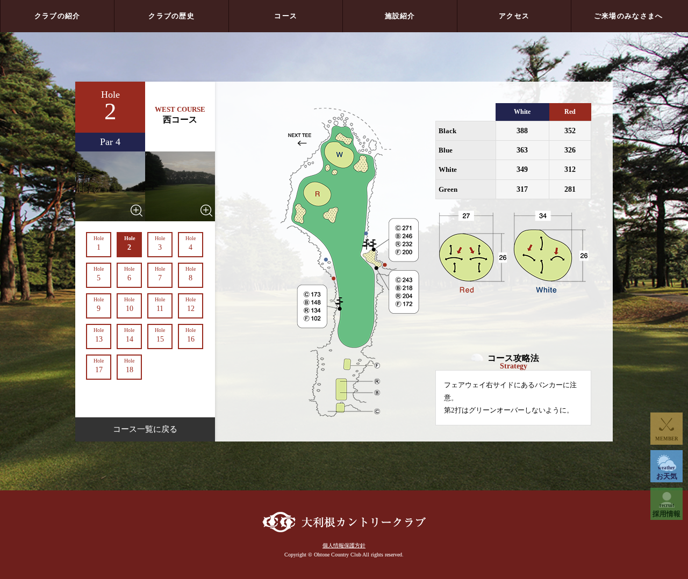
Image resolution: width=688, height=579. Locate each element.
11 (160, 304)
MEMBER (666, 439)
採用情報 (666, 510)
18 (129, 366)
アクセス (514, 16)
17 (99, 366)
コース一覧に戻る (145, 429)
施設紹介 (400, 16)
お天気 (666, 472)
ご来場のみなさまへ (628, 16)
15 (160, 335)
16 (190, 335)
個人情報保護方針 (344, 545)
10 (129, 304)
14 (129, 335)
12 (190, 304)
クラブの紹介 (57, 16)
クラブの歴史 (171, 16)
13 (99, 335)
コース (285, 16)
